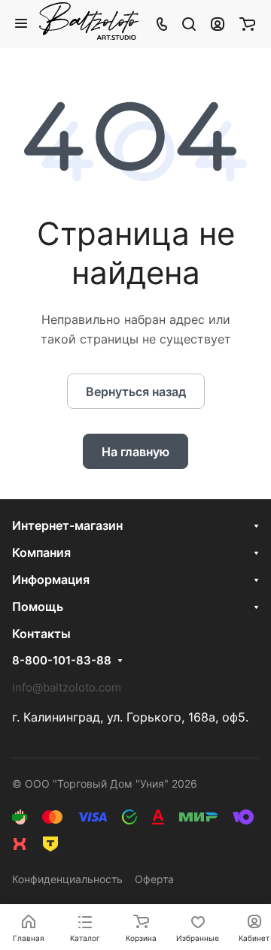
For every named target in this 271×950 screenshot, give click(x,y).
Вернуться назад (136, 391)
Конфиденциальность (67, 879)
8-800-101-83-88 (61, 660)
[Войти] (217, 23)
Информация (51, 579)
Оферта (154, 879)
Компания (41, 552)
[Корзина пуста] (247, 23)
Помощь (37, 606)
